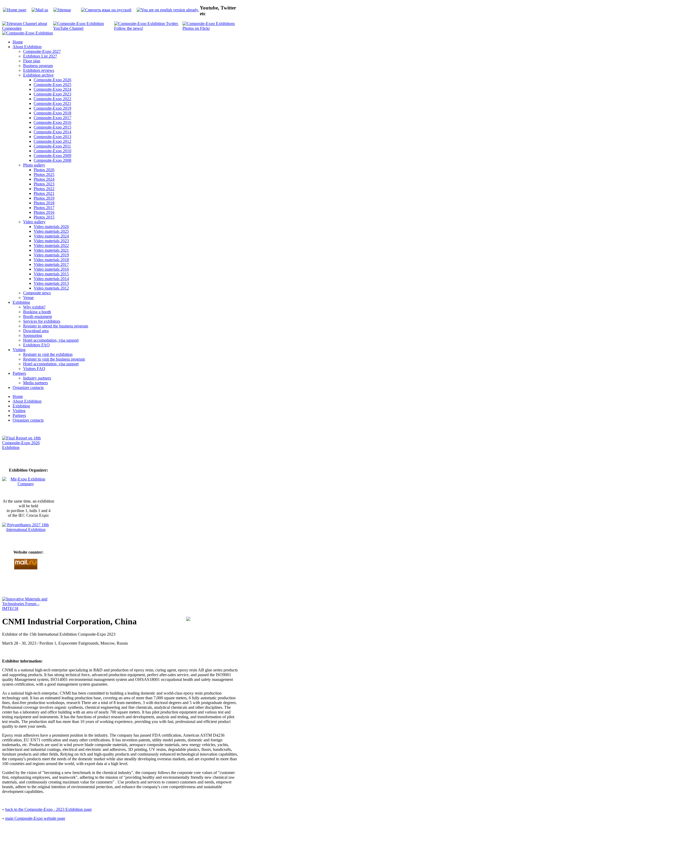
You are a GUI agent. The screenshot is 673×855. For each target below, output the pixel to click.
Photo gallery (34, 165)
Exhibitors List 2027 (40, 56)
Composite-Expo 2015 (52, 127)
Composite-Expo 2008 (52, 160)
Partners (19, 373)
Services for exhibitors (41, 321)
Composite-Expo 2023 (52, 94)
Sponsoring (32, 335)
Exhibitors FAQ (36, 345)
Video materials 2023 (51, 241)
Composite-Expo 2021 (52, 103)
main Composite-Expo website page (35, 818)
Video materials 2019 (51, 255)
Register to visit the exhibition (48, 354)
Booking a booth (37, 312)
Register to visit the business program (54, 359)
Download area (36, 330)
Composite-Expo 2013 (52, 136)
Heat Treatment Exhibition (339, 841)
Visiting (19, 349)
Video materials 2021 (51, 250)
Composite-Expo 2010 (52, 151)
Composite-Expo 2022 (52, 99)
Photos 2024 (44, 179)
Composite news (37, 293)
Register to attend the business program (55, 326)
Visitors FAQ (34, 368)
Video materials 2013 (51, 283)
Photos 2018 (44, 203)
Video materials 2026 (51, 226)
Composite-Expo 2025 (52, 84)
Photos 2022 (44, 188)
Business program (38, 65)
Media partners (35, 383)
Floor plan (31, 61)
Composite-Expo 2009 (52, 155)
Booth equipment (37, 316)
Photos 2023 (44, 184)
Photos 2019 (44, 198)
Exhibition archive (38, 75)
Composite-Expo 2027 (42, 51)
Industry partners (37, 378)
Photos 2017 (44, 207)
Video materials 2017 (51, 264)
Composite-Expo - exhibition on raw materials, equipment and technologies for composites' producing (298, 828)
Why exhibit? (34, 307)
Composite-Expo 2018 (52, 113)
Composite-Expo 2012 (52, 141)
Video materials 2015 (51, 274)
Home (18, 42)
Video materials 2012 (51, 288)
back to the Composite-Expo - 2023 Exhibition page (48, 809)
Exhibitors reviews (38, 70)
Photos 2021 (44, 193)
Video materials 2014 (51, 278)
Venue (28, 297)
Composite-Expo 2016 (52, 122)
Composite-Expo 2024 (52, 89)
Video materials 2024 (51, 236)
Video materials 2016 (51, 269)
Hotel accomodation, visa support (51, 340)
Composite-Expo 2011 (52, 146)
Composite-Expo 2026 (52, 80)
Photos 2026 (44, 170)
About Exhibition (27, 46)
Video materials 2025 (51, 231)
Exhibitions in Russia (366, 841)
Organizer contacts (28, 387)
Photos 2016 (44, 212)
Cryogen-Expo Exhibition (309, 841)
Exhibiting (21, 302)
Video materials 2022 (51, 245)
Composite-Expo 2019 (52, 108)
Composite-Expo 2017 (52, 117)
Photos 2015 (44, 217)
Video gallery (34, 222)
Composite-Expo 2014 (52, 132)
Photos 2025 (44, 174)
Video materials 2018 (51, 259)
